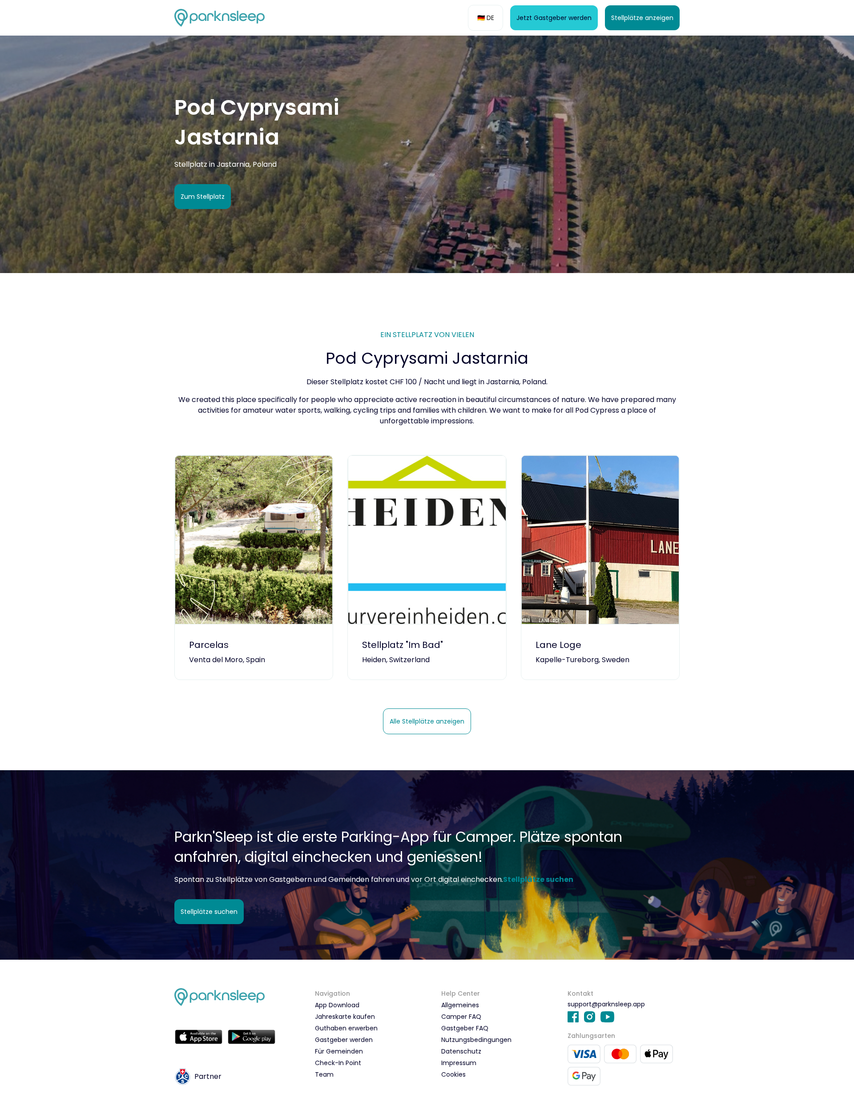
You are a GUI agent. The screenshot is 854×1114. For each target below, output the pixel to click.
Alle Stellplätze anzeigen (427, 721)
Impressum (458, 1062)
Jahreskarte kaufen (345, 1016)
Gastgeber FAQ (464, 1028)
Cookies (453, 1074)
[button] (485, 17)
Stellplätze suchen (209, 911)
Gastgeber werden (344, 1039)
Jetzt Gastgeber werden (554, 17)
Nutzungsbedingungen (476, 1039)
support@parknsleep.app (606, 1004)
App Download (337, 1005)
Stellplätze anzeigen (642, 17)
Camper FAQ (461, 1016)
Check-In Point (338, 1062)
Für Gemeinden (339, 1051)
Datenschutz (461, 1051)
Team (324, 1074)
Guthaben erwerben (346, 1028)
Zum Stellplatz (203, 196)
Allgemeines (460, 1005)
